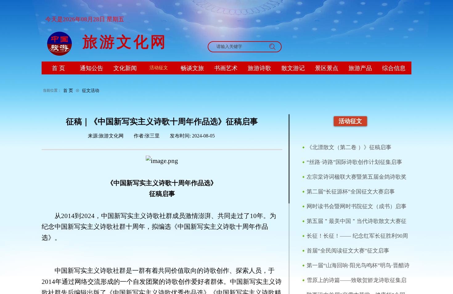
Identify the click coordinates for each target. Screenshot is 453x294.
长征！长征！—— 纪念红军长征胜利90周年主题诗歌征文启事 (357, 236)
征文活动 (90, 90)
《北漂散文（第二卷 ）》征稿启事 (349, 147)
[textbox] (238, 46)
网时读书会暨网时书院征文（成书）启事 (356, 206)
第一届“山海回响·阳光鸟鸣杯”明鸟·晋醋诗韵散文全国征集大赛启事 (358, 265)
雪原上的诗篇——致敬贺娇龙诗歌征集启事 (356, 280)
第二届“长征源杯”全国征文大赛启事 (351, 192)
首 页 (68, 90)
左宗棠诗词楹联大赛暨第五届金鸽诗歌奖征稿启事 (356, 177)
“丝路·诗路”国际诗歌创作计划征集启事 (354, 162)
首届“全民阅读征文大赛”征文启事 (348, 251)
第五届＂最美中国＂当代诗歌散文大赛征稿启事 (356, 221)
